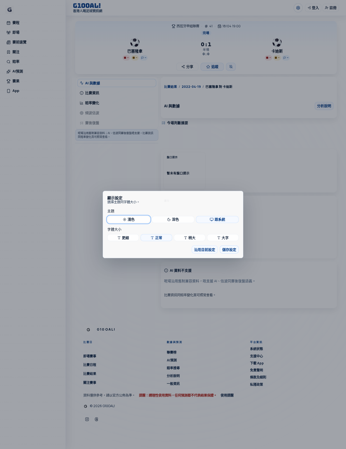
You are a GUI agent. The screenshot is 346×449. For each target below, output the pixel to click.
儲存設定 (229, 249)
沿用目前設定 (204, 249)
